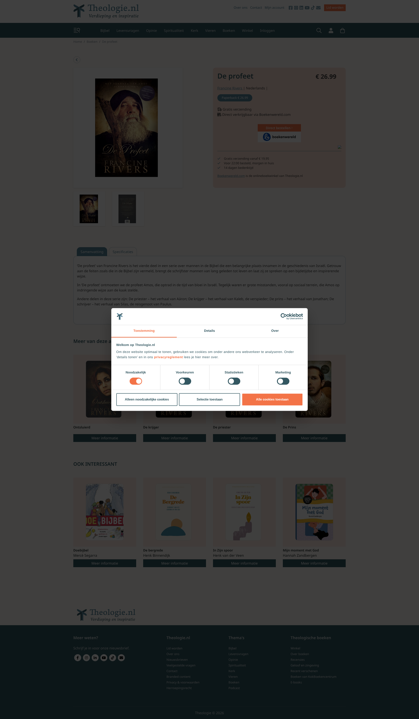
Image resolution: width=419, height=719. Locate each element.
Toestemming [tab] (144, 331)
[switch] (185, 381)
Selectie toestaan (210, 399)
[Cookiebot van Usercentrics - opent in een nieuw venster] (284, 316)
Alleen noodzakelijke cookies (147, 399)
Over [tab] (275, 331)
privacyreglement (168, 357)
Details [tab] (209, 331)
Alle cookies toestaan (272, 399)
